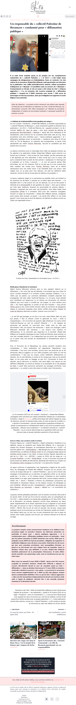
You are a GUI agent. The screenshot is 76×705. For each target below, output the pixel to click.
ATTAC (32, 456)
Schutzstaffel (25, 185)
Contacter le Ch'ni (24, 699)
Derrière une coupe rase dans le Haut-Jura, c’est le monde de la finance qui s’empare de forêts (22, 643)
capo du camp (31, 130)
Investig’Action (40, 485)
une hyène (27, 419)
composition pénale (17, 191)
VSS (11, 305)
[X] (4, 16)
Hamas (37, 487)
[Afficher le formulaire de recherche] (69, 7)
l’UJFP (60, 447)
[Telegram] (10, 16)
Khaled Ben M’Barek (35, 82)
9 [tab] (45, 654)
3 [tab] (34, 654)
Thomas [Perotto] (42, 166)
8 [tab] (43, 654)
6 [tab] (39, 654)
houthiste (29, 309)
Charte (24, 695)
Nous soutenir (70, 16)
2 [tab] (32, 654)
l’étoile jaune (14, 307)
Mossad (26, 87)
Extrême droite (34, 20)
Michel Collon (36, 452)
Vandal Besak (36, 458)
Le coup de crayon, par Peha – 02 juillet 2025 (22, 612)
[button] (11, 638)
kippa (55, 309)
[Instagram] (7, 16)
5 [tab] (37, 654)
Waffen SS (21, 130)
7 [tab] (41, 654)
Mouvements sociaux (44, 20)
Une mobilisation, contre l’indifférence (57, 612)
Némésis (61, 87)
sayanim (49, 128)
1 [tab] (30, 654)
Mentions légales (22, 701)
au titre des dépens (50, 572)
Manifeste (24, 697)
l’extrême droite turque (18, 454)
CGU (29, 701)
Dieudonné (61, 307)
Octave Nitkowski (34, 143)
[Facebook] (2, 16)
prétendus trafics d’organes (22, 463)
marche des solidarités (40, 499)
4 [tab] (36, 654)
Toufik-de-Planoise (15, 20)
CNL (21, 456)
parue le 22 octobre (39, 76)
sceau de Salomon (16, 311)
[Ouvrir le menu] (38, 16)
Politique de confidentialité (24, 703)
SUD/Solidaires (31, 450)
